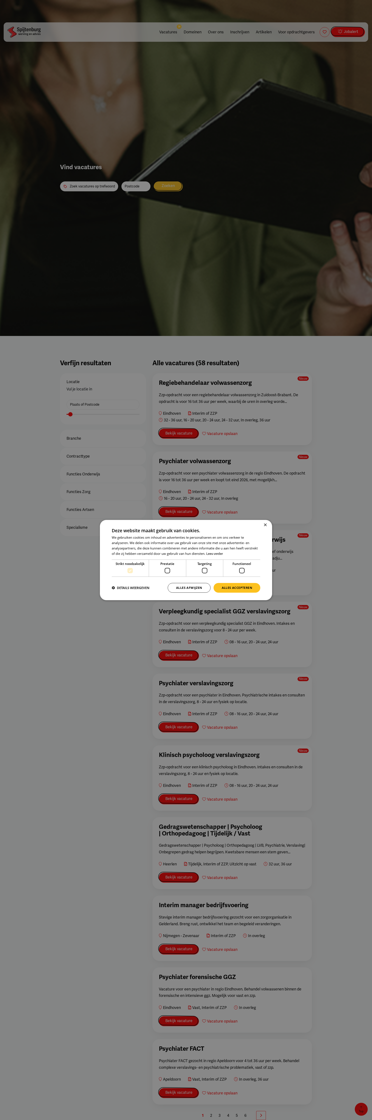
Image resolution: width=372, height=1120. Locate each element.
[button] (130, 588)
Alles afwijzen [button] (189, 588)
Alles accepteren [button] (237, 588)
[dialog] (186, 560)
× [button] (265, 525)
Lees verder (214, 553)
